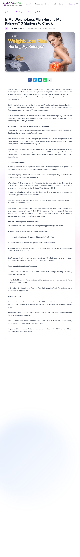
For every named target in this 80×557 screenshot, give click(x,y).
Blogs (47, 4)
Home (9, 12)
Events (54, 4)
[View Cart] (77, 4)
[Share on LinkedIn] (40, 80)
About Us (29, 4)
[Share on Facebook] (30, 80)
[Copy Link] (50, 80)
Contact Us (39, 4)
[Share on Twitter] (35, 80)
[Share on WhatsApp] (45, 80)
